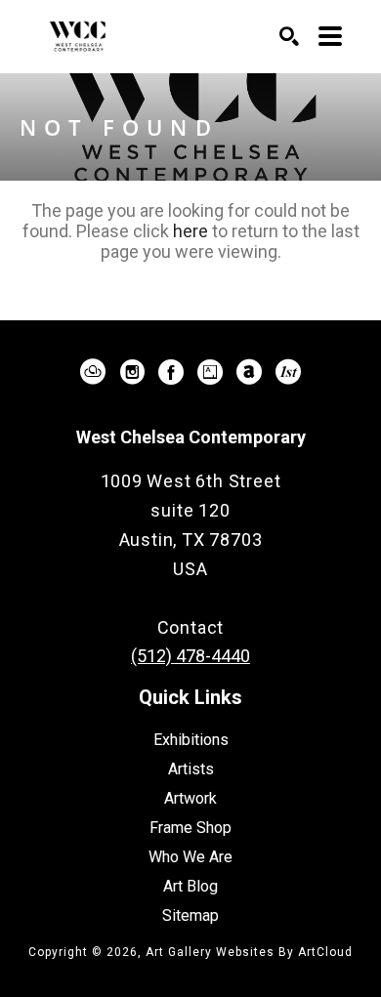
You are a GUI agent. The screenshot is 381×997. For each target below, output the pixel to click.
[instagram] (132, 372)
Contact (191, 627)
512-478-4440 (190, 598)
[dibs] (288, 372)
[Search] (289, 36)
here (190, 231)
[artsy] (210, 372)
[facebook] (171, 372)
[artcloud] (93, 372)
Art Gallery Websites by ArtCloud (249, 952)
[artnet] (249, 372)
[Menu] (330, 36)
